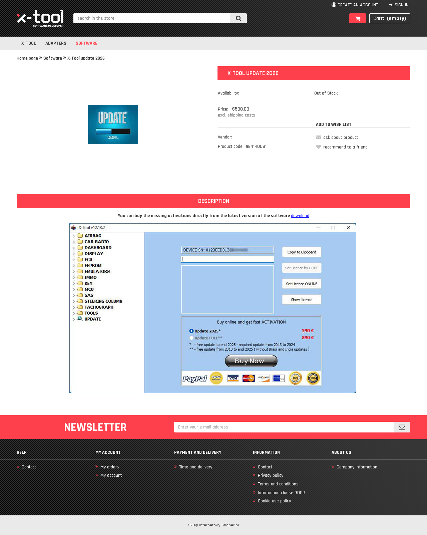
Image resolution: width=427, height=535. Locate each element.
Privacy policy (270, 475)
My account (111, 475)
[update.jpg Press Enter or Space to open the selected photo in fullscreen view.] (113, 125)
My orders (109, 467)
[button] (336, 137)
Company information (357, 467)
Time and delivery (195, 467)
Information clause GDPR (281, 493)
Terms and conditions (278, 484)
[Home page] (40, 18)
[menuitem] (29, 43)
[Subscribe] (402, 427)
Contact (29, 467)
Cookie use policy (274, 501)
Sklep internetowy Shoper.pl (213, 525)
